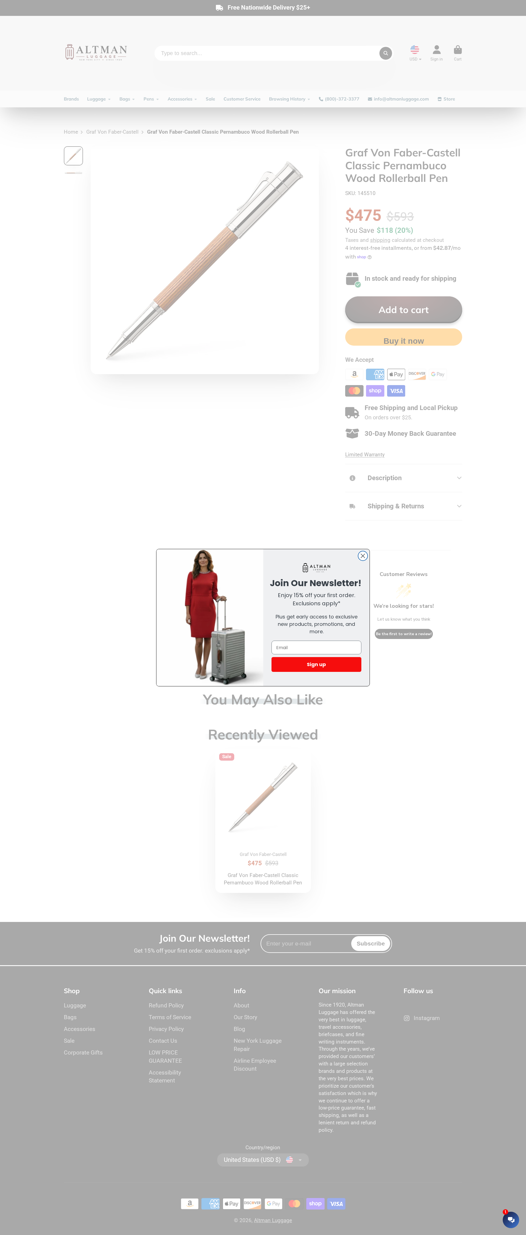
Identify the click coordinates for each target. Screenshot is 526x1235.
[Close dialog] (363, 556)
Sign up (316, 664)
